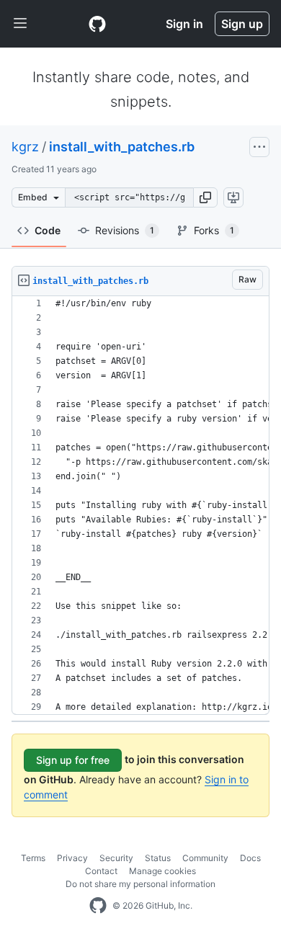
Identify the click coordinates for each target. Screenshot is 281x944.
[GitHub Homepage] (98, 905)
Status (158, 857)
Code (48, 230)
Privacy (72, 857)
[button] (205, 197)
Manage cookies (162, 870)
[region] (140, 505)
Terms (33, 857)
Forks (214, 230)
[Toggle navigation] (20, 23)
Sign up (242, 24)
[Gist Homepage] (97, 23)
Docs (250, 857)
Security (116, 857)
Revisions (124, 230)
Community (205, 857)
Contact (101, 870)
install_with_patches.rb (122, 146)
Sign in (184, 24)
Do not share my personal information (140, 883)
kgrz (25, 146)
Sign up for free (73, 760)
